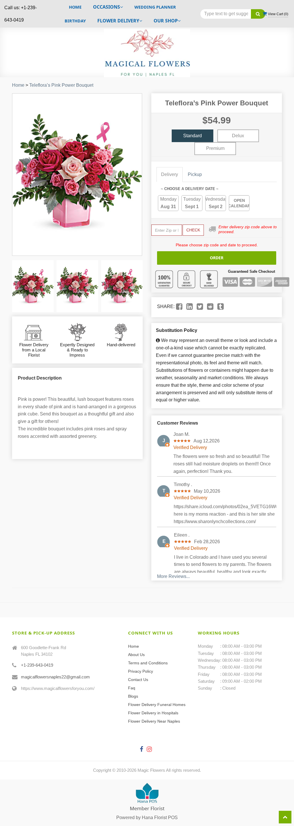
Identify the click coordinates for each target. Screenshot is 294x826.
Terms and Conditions (148, 663)
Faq (131, 688)
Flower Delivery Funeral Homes (156, 704)
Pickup (195, 174)
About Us (136, 654)
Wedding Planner (155, 7)
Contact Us (138, 679)
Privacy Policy (140, 671)
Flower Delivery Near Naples (154, 721)
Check (193, 230)
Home (75, 7)
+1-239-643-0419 (37, 665)
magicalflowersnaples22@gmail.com (55, 676)
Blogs (133, 696)
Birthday (75, 21)
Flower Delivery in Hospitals (153, 713)
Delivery (169, 174)
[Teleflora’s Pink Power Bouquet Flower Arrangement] (33, 286)
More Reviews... (173, 576)
